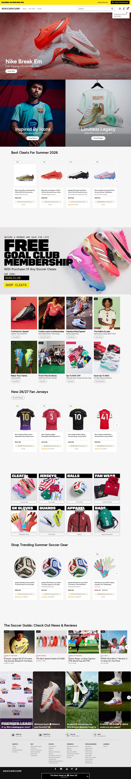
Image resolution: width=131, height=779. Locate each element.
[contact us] (12, 772)
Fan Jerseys (52, 502)
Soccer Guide (70, 755)
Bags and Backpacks (107, 534)
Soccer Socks (88, 751)
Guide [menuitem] (39, 9)
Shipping (51, 748)
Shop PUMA (15, 381)
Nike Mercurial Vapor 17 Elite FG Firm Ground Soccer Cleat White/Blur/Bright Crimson (51, 191)
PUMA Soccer (88, 750)
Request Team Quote (36, 746)
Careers (14, 748)
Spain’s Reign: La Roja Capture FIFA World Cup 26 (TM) (81, 659)
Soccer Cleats (24, 502)
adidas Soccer (89, 748)
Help (32, 744)
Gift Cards (69, 750)
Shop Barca (33, 138)
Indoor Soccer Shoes (90, 757)
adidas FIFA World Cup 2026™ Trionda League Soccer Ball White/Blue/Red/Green (51, 584)
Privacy (51, 750)
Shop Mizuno (71, 337)
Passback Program (17, 750)
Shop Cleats (65, 261)
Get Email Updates (35, 751)
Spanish (105, 746)
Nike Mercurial (89, 762)
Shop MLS (43, 381)
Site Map (69, 757)
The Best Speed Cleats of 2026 (50, 658)
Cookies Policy (52, 759)
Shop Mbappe (98, 138)
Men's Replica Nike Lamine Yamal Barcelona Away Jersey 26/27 (24, 435)
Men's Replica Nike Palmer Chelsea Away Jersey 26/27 (77, 435)
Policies (51, 744)
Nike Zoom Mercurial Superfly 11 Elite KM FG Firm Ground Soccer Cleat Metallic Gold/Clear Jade (25, 191)
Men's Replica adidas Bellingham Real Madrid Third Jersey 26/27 (51, 435)
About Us (15, 744)
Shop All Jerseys (18, 398)
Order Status (34, 753)
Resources (70, 744)
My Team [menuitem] (32, 9)
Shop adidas (15, 337)
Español (51, 753)
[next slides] (127, 647)
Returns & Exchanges (54, 751)
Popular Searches (90, 744)
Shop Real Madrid (45, 337)
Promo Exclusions (53, 762)
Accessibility (34, 755)
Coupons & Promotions (73, 753)
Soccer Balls (79, 502)
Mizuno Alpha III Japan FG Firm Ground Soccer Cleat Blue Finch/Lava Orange (105, 191)
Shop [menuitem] (24, 9)
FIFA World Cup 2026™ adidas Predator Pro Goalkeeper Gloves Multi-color (104, 584)
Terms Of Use (52, 746)
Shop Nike (11, 71)
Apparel (79, 534)
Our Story (14, 751)
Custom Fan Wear (107, 502)
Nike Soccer (88, 746)
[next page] (117, 181)
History (14, 746)
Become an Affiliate (72, 751)
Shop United (98, 337)
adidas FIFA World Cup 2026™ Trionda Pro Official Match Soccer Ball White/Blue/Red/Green (78, 584)
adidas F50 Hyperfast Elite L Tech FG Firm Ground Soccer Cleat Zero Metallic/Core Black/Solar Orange (77, 191)
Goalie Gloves (88, 761)
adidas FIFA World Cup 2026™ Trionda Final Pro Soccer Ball (25, 583)
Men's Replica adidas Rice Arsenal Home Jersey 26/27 (104, 435)
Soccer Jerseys (89, 759)
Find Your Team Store (36, 750)
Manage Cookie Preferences (56, 761)
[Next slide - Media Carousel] (129, 697)
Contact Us (33, 748)
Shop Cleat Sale (99, 381)
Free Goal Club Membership (11, 2)
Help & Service (103, 2)
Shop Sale (70, 381)
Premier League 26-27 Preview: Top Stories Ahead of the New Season (18, 659)
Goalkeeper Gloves (24, 534)
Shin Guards (51, 534)
